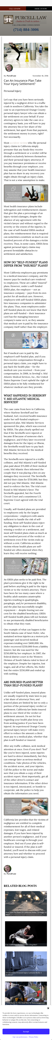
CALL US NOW (14, 9)
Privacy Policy (33, 1037)
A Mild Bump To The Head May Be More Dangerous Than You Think (25, 1004)
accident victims (18, 142)
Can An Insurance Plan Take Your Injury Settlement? (22, 82)
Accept (26, 1031)
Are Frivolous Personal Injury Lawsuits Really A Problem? (24, 974)
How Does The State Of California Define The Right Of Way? (26, 913)
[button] (48, 1008)
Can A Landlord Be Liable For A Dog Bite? (21, 945)
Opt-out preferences (20, 1037)
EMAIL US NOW (41, 9)
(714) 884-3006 (26, 29)
